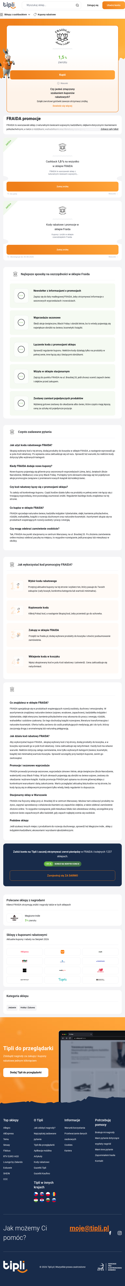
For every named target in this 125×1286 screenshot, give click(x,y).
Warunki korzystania (74, 1127)
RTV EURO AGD (11, 1156)
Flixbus (6, 1150)
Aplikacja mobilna (43, 1150)
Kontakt (99, 1161)
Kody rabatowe (41, 1162)
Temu (6, 1139)
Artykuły (38, 1156)
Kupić (62, 74)
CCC (5, 1179)
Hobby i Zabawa (28, 1007)
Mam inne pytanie (104, 1149)
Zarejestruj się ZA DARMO (62, 875)
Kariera (68, 1150)
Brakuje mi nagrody (105, 1132)
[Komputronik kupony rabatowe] (62, 961)
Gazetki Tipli (40, 1167)
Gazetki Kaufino (42, 1173)
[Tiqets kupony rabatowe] (62, 980)
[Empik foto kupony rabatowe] (62, 970)
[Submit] (77, 5)
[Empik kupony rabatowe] (100, 952)
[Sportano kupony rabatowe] (25, 980)
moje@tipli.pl (89, 1228)
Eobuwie (7, 1167)
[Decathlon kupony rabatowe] (100, 961)
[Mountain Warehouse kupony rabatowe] (100, 980)
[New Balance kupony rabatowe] (100, 970)
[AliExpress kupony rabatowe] (25, 952)
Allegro (6, 1127)
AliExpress (8, 1133)
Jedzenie (12, 1007)
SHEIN (6, 1173)
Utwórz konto (113, 5)
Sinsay (6, 1145)
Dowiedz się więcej (62, 106)
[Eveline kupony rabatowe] (25, 970)
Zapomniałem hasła (105, 1155)
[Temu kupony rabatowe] (62, 952)
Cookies (68, 1145)
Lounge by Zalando (13, 1162)
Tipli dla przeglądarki (44, 1145)
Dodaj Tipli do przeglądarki (26, 1072)
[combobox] (51, 5)
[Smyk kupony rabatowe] (25, 961)
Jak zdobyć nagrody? (45, 1127)
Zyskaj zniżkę (62, 186)
